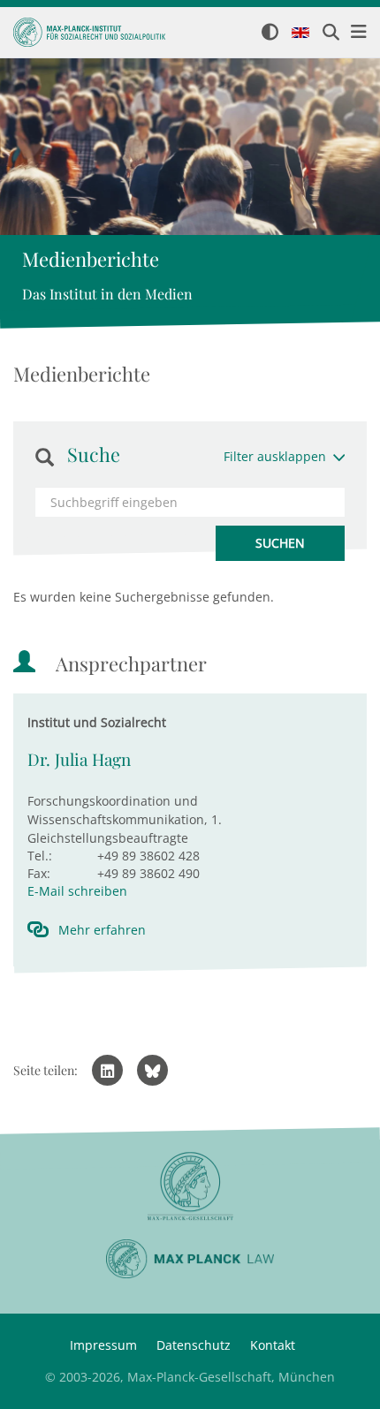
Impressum (103, 1345)
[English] (300, 33)
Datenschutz (193, 1345)
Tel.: (39, 855)
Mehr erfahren (102, 929)
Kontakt (272, 1345)
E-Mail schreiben (77, 891)
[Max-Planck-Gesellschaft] (190, 1187)
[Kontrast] (270, 33)
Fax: (38, 873)
